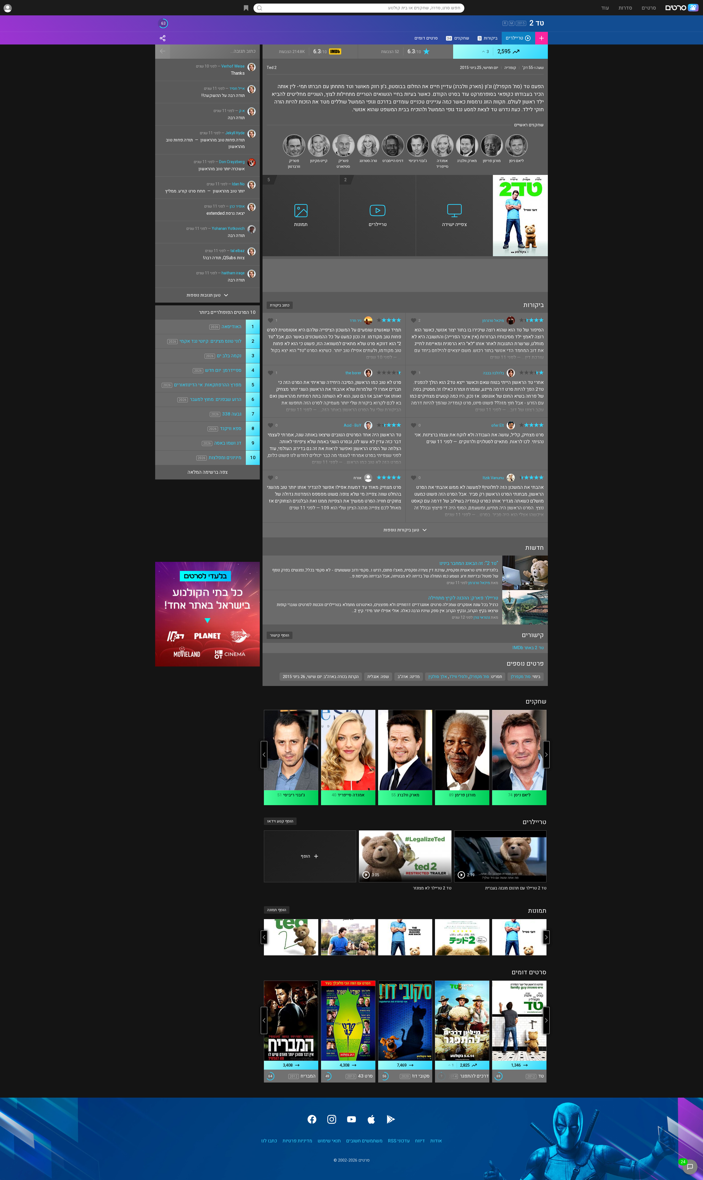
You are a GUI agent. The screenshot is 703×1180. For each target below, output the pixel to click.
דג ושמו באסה (227, 443)
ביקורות (488, 38)
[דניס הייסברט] (393, 137)
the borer (353, 373)
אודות (436, 1140)
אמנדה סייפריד (350, 795)
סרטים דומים (426, 38)
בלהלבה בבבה (493, 373)
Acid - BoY (352, 425)
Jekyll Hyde (235, 133)
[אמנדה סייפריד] (442, 137)
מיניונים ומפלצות (225, 457)
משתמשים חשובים (364, 1140)
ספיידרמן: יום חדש (223, 370)
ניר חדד (355, 320)
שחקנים (458, 38)
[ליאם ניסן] (516, 137)
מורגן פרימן (465, 795)
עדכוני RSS (399, 1140)
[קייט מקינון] (318, 137)
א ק (242, 111)
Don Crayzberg (232, 162)
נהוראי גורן (481, 617)
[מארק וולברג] (467, 137)
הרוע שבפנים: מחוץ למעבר (215, 399)
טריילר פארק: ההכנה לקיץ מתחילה (463, 598)
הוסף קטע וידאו (280, 821)
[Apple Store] (371, 1119)
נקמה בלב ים (229, 355)
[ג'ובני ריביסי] (417, 137)
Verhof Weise (233, 66)
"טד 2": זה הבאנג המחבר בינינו (468, 563)
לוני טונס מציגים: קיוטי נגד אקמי (210, 341)
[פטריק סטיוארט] (343, 137)
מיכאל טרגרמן (493, 320)
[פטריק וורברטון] (294, 137)
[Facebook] (312, 1119)
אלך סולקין (437, 677)
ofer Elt (497, 425)
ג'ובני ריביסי (294, 795)
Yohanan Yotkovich (228, 228)
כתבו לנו (269, 1140)
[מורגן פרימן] (491, 137)
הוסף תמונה (276, 910)
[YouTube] (351, 1119)
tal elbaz (237, 251)
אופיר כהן (237, 206)
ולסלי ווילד (458, 677)
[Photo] (519, 937)
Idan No (238, 184)
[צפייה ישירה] (454, 178)
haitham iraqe (233, 273)
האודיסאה (231, 326)
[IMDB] (334, 52)
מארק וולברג (408, 795)
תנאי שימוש (329, 1140)
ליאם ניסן (522, 795)
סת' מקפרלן (479, 677)
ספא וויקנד (230, 428)
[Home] (682, 8)
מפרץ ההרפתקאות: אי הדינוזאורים (207, 384)
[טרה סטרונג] (368, 137)
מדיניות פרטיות (297, 1140)
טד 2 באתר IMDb (528, 648)
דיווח (420, 1140)
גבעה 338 (231, 414)
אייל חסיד (237, 88)
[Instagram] (332, 1119)
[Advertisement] (405, 275)
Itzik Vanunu (493, 478)
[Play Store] (391, 1119)
